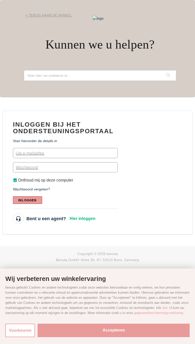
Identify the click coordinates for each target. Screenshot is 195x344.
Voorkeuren (20, 330)
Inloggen (27, 200)
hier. (165, 308)
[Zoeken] (168, 75)
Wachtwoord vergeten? (31, 189)
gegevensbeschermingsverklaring (158, 313)
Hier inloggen (82, 218)
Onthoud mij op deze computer (45, 180)
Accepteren (114, 330)
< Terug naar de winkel (48, 15)
